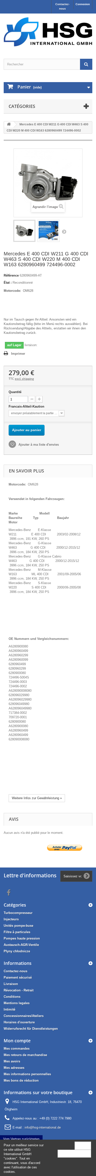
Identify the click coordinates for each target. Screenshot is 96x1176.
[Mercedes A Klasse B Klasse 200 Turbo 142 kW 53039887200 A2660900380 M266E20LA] (24, 231)
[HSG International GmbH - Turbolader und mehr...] (48, 31)
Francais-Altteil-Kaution (27, 406)
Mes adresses (14, 1068)
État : (8, 282)
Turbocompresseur (18, 913)
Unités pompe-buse (18, 925)
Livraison (11, 984)
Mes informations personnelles (27, 1074)
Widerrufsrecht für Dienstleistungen (31, 1028)
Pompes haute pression (22, 938)
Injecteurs (11, 919)
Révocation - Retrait (18, 990)
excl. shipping (24, 379)
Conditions (12, 997)
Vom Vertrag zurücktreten (21, 1139)
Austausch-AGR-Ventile (21, 945)
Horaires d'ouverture (19, 1022)
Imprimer (18, 353)
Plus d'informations (74, 1153)
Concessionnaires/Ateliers (24, 1016)
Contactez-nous (62, 6)
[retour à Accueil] (9, 124)
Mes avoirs (12, 1061)
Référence (11, 275)
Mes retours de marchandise (25, 1055)
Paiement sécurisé (18, 977)
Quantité (15, 392)
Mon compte (17, 1041)
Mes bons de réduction (21, 1080)
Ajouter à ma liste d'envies (38, 444)
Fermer (83, 1145)
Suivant (64, 231)
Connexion (83, 4)
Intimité (9, 1009)
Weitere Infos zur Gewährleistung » (37, 798)
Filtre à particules (17, 932)
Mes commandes (17, 1048)
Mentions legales (17, 1003)
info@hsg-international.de (43, 1127)
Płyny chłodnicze (17, 951)
